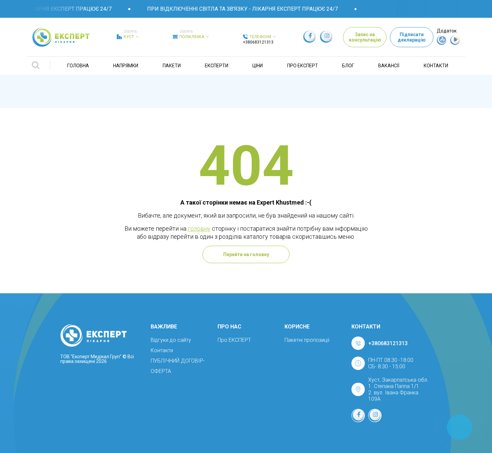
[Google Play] (455, 43)
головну (199, 228)
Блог (348, 65)
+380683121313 (258, 42)
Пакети (172, 65)
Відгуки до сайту (171, 340)
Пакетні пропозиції (306, 340)
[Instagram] (326, 37)
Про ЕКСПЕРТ (302, 65)
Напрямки (125, 65)
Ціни (257, 65)
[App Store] (442, 43)
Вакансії (388, 65)
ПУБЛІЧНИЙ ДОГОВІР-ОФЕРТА (178, 366)
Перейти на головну (246, 254)
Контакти (436, 65)
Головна (78, 65)
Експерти (216, 65)
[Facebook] (309, 37)
